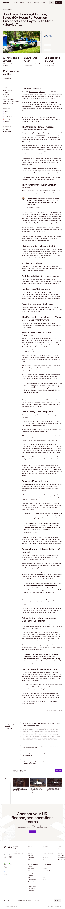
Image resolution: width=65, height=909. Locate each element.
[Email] (61, 710)
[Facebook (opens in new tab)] (12, 900)
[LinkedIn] (59, 710)
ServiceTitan (41, 135)
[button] (16, 2)
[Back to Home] (6, 2)
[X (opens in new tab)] (8, 900)
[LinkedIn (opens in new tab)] (5, 900)
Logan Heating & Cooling (37, 92)
